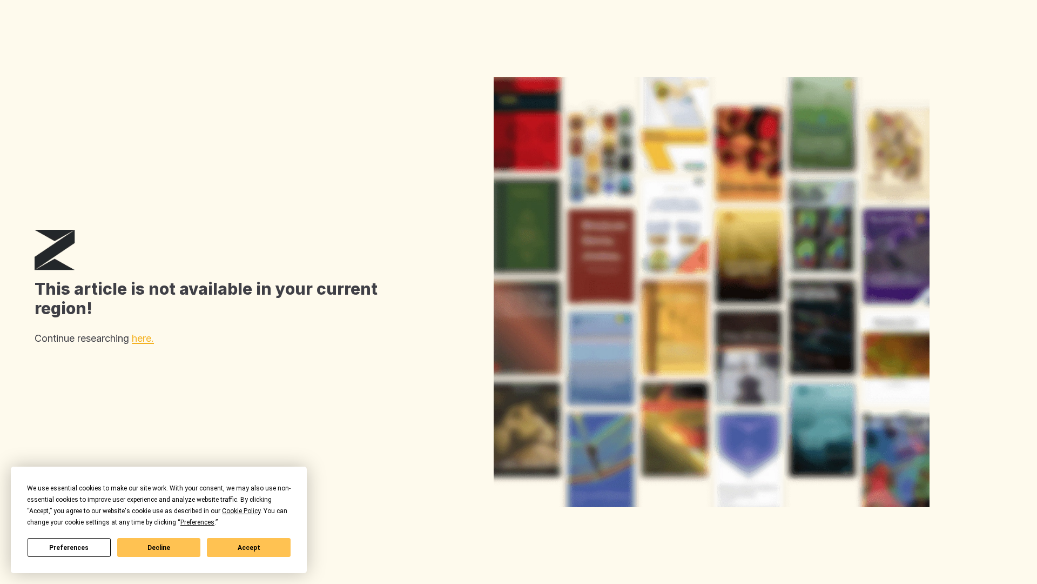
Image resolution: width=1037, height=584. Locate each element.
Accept (249, 548)
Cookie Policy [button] (241, 511)
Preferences (69, 548)
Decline (158, 548)
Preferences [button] (197, 522)
